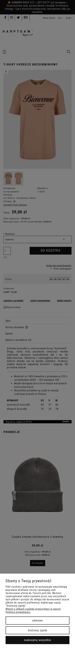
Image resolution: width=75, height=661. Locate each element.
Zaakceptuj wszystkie (37, 640)
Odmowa (37, 620)
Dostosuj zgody (37, 630)
